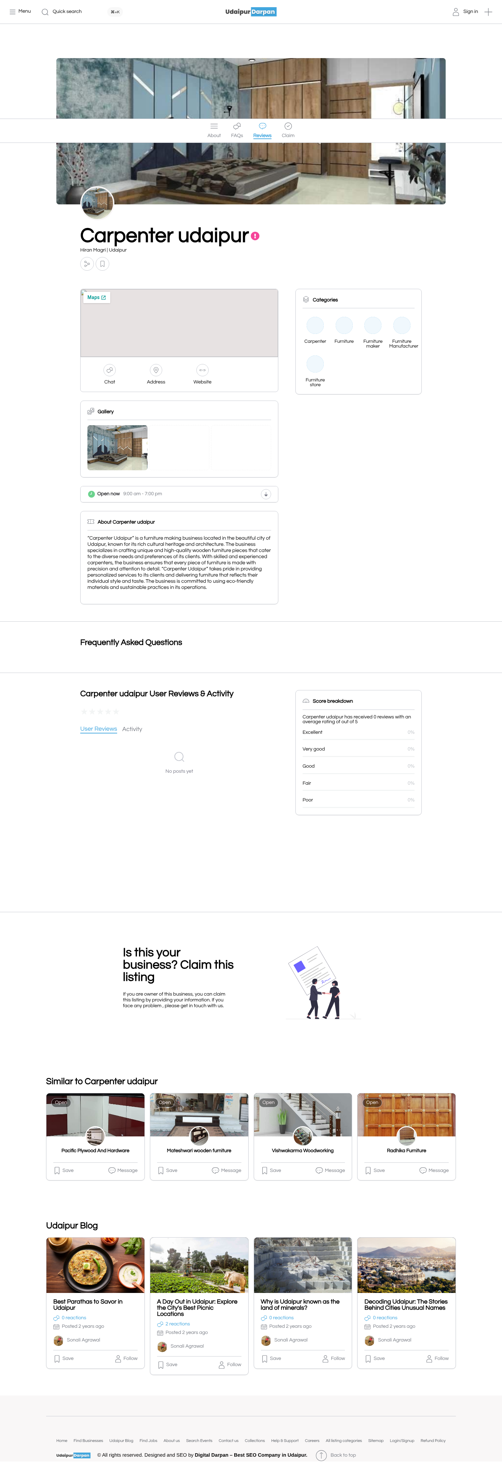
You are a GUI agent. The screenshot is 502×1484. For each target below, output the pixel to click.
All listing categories (344, 1441)
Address (156, 382)
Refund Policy (433, 1441)
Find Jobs (148, 1441)
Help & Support (284, 1441)
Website (203, 382)
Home (61, 1441)
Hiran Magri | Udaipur (103, 250)
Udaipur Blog (121, 1441)
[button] (488, 12)
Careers (312, 1441)
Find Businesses (88, 1441)
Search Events (199, 1441)
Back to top (343, 1455)
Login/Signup (402, 1441)
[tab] (98, 729)
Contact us (228, 1441)
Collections (255, 1441)
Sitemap (376, 1441)
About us (172, 1441)
